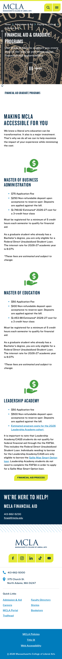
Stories (35, 605)
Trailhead (8, 615)
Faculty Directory (41, 599)
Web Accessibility (31, 645)
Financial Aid (11, 28)
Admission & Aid (12, 599)
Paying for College (46, 24)
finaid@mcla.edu (13, 517)
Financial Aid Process (31, 477)
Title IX (31, 639)
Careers (7, 605)
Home (8, 24)
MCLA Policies (31, 634)
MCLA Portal (10, 610)
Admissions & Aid (24, 24)
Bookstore (37, 610)
